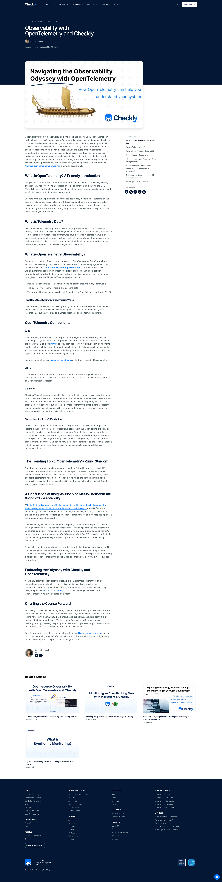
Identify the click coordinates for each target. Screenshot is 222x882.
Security (71, 826)
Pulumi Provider (74, 811)
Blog (27, 21)
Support (115, 829)
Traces (27, 839)
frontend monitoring (53, 590)
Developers (76, 4)
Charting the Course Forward (137, 182)
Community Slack (118, 817)
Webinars (115, 801)
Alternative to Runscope (164, 807)
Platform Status (36, 845)
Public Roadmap (118, 813)
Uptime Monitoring (32, 794)
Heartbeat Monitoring (33, 798)
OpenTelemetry (51, 21)
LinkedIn (115, 839)
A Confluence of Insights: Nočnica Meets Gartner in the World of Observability (139, 168)
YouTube (115, 836)
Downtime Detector (32, 814)
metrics (53, 344)
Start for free (189, 4)
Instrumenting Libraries (61, 360)
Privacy (71, 839)
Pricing (116, 4)
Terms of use (73, 836)
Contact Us (116, 826)
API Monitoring (30, 807)
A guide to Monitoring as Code (167, 826)
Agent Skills (72, 801)
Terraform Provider (75, 804)
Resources (91, 4)
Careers (71, 823)
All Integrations (74, 807)
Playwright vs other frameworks (167, 830)
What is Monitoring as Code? (79, 794)
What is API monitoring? (164, 820)
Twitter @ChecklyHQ (120, 832)
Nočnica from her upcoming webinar (42, 166)
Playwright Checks (32, 811)
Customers (106, 4)
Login (177, 4)
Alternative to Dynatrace (164, 801)
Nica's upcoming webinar (90, 633)
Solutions (62, 4)
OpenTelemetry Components (137, 155)
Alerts (27, 826)
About (70, 820)
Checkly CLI (72, 798)
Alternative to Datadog (164, 794)
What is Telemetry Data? (135, 147)
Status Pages (30, 823)
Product (49, 4)
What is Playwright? (162, 823)
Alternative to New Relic (164, 798)
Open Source (37, 21)
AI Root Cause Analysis (33, 836)
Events (114, 804)
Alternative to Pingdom (164, 804)
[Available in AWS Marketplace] (42, 862)
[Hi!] (28, 862)
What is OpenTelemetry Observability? (141, 151)
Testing (28, 804)
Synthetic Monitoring (33, 801)
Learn (114, 798)
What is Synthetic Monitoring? (166, 817)
